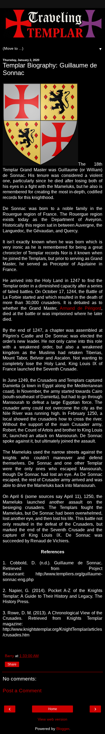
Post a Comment (22, 690)
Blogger (62, 728)
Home (52, 709)
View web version (52, 719)
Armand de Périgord (80, 308)
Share (12, 664)
